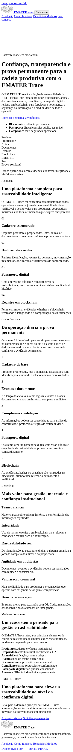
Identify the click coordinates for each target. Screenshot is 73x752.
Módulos (51, 16)
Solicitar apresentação (36, 718)
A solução (7, 16)
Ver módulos (32, 117)
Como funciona (23, 16)
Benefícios (39, 16)
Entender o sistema (12, 117)
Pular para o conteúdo (14, 3)
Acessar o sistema (11, 718)
